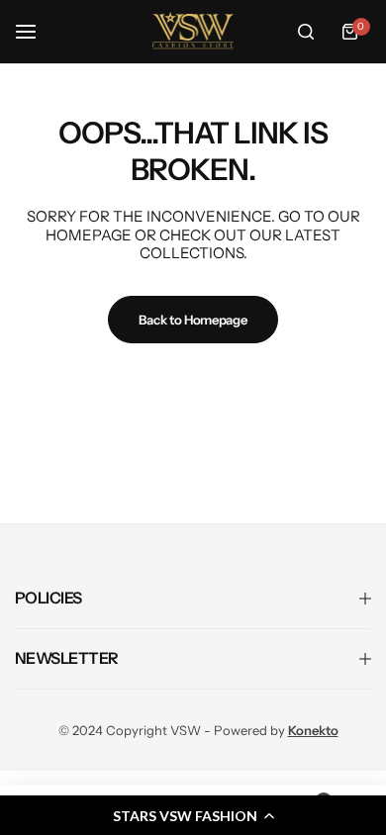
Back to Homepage (192, 319)
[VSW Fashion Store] (193, 31)
